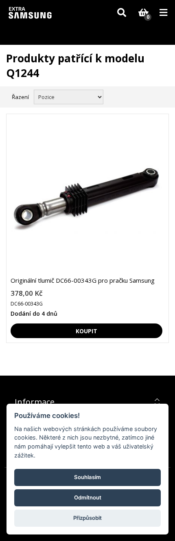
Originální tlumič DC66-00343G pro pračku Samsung (83, 280)
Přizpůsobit (87, 518)
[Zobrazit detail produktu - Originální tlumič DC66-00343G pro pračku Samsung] (86, 198)
